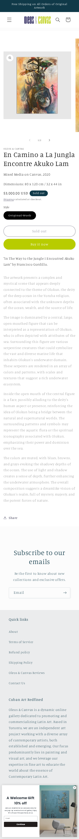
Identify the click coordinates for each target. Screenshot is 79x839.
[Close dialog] (74, 787)
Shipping (9, 199)
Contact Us (17, 683)
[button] (9, 20)
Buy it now (40, 244)
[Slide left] (29, 140)
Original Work (22, 216)
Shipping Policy (20, 662)
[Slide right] (49, 140)
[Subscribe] (65, 592)
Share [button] (13, 518)
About (13, 631)
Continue (20, 824)
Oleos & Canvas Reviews (27, 673)
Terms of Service (21, 642)
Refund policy (19, 652)
